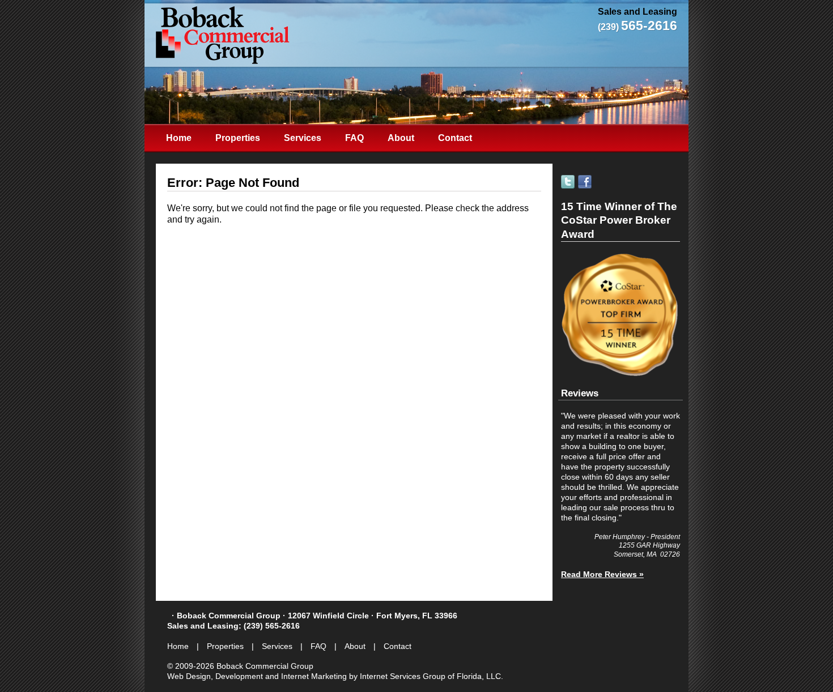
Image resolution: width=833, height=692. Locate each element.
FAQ (354, 138)
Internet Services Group (402, 676)
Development (239, 676)
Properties (237, 138)
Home (179, 138)
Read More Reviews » (602, 574)
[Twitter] (568, 182)
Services (302, 138)
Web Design (189, 676)
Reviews (579, 393)
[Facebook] (585, 182)
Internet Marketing (314, 676)
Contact (455, 138)
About (401, 138)
